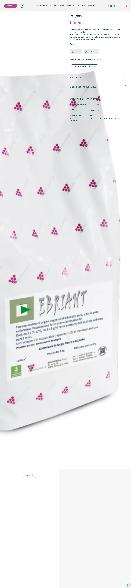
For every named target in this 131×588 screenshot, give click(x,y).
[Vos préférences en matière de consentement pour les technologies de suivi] (127, 584)
